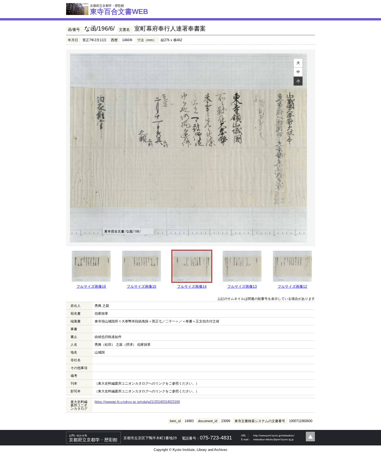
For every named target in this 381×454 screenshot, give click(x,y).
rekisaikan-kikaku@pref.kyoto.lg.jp (273, 439)
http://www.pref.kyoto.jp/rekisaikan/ (273, 435)
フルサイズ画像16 (91, 286)
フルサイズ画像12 (292, 286)
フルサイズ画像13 (242, 286)
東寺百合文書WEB (119, 9)
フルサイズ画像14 (192, 286)
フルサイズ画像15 (141, 286)
